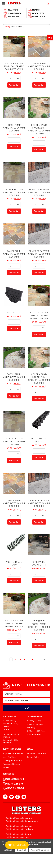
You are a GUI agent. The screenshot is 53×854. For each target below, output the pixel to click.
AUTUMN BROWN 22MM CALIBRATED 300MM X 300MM (14, 66)
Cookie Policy (33, 757)
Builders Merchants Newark (19, 818)
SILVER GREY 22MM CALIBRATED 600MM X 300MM (39, 254)
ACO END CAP (14, 312)
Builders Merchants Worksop (19, 829)
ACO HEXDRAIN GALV (14, 563)
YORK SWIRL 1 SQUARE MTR (39, 563)
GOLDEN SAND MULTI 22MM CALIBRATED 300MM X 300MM (39, 129)
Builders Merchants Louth (18, 837)
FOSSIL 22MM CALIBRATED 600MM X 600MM (39, 627)
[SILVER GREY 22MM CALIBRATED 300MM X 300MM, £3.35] (39, 172)
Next (45, 659)
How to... (6, 767)
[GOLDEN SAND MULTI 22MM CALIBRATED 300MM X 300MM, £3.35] (39, 108)
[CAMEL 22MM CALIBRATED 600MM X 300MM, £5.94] (14, 234)
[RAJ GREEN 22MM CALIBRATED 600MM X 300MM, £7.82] (14, 421)
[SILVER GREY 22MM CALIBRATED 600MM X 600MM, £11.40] (39, 483)
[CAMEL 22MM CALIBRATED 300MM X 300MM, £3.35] (39, 46)
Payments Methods (11, 764)
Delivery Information (12, 760)
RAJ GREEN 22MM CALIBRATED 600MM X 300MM (14, 441)
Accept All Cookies (40, 849)
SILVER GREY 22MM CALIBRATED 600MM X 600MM (39, 503)
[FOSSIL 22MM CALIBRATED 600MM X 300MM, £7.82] (14, 357)
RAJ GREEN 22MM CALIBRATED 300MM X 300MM (14, 192)
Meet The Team (13, 17)
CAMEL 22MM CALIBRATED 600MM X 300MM (14, 254)
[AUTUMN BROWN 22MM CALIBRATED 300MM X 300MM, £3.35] (14, 46)
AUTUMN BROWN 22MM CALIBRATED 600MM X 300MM (39, 315)
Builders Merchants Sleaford (19, 826)
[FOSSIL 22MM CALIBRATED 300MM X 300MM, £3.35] (14, 108)
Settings (8, 849)
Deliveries (36, 10)
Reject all (21, 849)
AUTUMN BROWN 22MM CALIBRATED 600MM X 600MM (14, 623)
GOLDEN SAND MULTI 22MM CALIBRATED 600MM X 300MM (39, 378)
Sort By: (8, 27)
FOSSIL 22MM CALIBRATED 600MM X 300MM (14, 377)
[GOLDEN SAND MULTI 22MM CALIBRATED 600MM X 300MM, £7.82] (39, 357)
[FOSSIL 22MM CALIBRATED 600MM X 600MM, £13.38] (39, 603)
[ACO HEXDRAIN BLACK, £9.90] (39, 421)
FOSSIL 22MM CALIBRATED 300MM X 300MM (14, 128)
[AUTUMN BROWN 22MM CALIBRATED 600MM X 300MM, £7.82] (39, 295)
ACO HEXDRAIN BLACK (39, 440)
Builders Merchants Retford (19, 834)
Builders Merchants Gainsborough (22, 821)
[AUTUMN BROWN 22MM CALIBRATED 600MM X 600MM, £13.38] (14, 603)
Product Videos (38, 17)
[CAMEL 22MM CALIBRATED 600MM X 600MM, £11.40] (14, 483)
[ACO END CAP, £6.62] (14, 295)
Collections (13, 10)
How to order (38, 13)
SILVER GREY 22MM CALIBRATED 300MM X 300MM (39, 192)
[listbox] (20, 26)
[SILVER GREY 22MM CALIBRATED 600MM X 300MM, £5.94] (39, 234)
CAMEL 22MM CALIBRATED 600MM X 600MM (14, 503)
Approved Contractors (13, 753)
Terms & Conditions (36, 753)
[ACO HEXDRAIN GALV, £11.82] (14, 545)
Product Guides (14, 13)
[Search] (48, 3)
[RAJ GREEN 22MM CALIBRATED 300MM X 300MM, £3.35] (14, 172)
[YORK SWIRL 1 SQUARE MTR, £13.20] (39, 545)
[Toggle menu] (3, 3)
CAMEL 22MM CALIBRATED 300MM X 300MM (39, 66)
